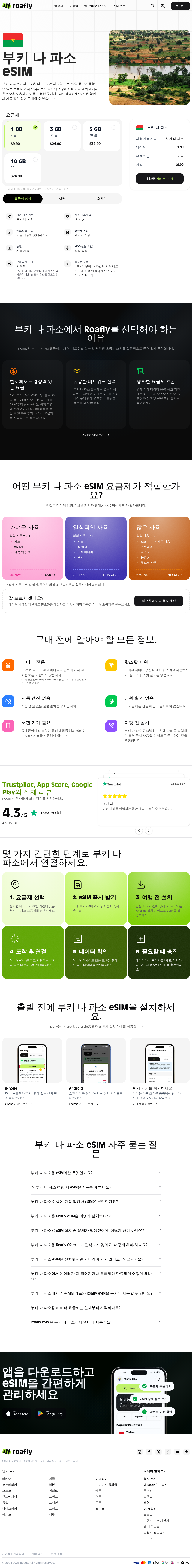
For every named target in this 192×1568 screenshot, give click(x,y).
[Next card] (148, 830)
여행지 (58, 6)
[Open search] (152, 6)
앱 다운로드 (120, 6)
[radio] (35, 127)
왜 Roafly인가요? (95, 6)
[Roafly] (17, 6)
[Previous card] (139, 830)
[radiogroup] (62, 152)
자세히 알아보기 (93, 435)
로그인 (180, 6)
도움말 (73, 6)
